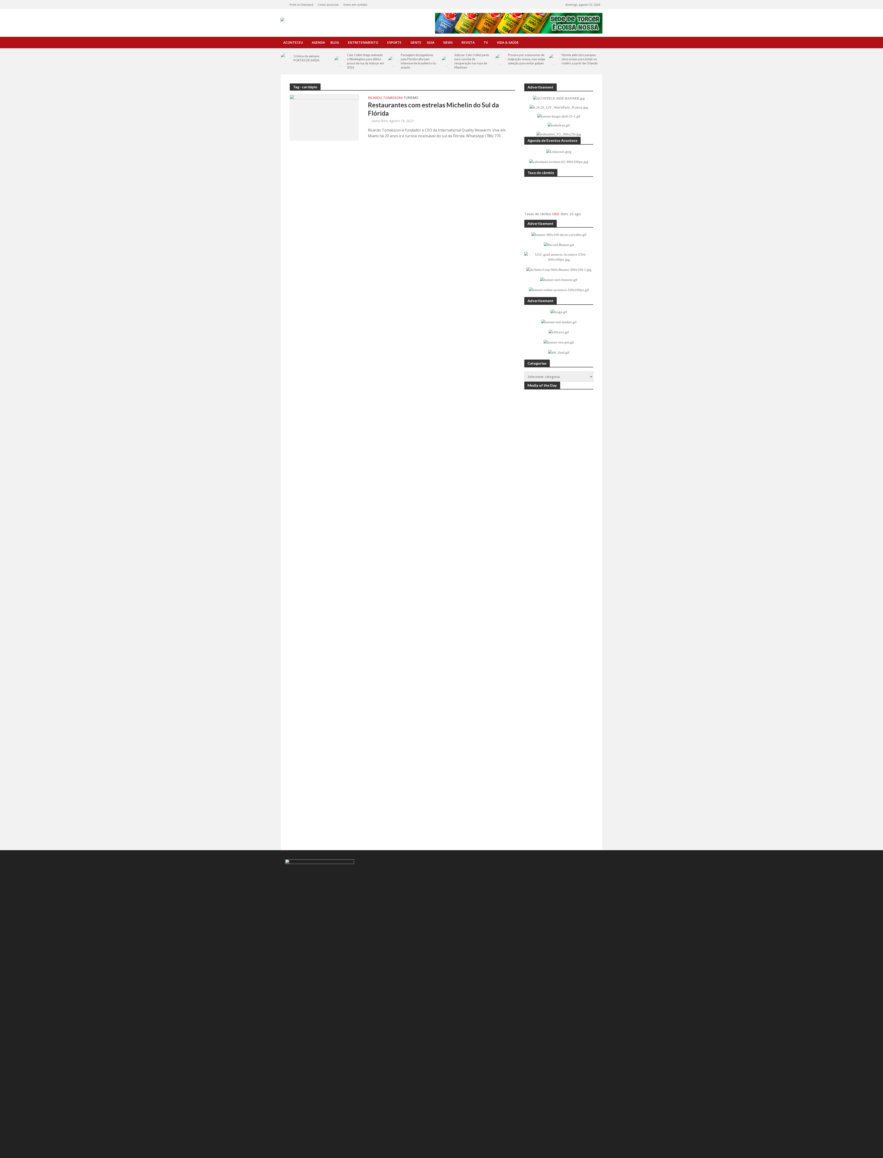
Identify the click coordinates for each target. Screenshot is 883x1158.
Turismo (411, 98)
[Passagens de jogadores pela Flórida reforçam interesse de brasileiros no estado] (393, 61)
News (448, 42)
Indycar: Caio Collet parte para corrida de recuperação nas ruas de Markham (471, 61)
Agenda (318, 42)
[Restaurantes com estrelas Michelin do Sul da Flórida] (324, 117)
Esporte (394, 42)
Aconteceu (293, 42)
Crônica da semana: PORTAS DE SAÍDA (306, 58)
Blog (334, 42)
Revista (468, 42)
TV (486, 42)
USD (555, 214)
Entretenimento (363, 42)
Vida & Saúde (508, 42)
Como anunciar (328, 5)
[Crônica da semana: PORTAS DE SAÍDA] (286, 58)
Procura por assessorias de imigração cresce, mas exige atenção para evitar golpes (526, 59)
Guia (430, 42)
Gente (415, 42)
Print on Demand (301, 5)
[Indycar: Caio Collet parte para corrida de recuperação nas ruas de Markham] (447, 61)
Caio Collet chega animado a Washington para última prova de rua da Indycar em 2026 (365, 61)
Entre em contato (355, 5)
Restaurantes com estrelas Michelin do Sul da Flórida (433, 109)
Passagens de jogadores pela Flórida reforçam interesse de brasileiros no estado (418, 61)
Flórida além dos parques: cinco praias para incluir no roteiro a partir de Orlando (580, 59)
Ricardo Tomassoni (385, 98)
